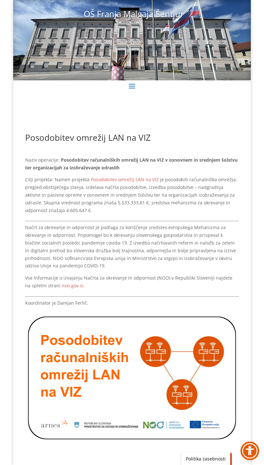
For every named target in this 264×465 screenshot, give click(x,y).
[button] (132, 86)
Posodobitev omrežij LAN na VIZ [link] (125, 179)
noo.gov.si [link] (72, 285)
